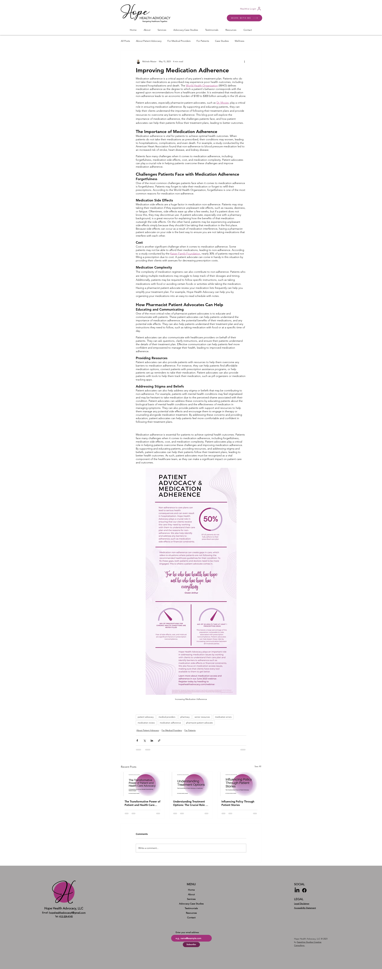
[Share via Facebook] (137, 740)
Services (191, 901)
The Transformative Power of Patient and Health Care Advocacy (142, 803)
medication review (146, 722)
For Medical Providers (179, 41)
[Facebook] (304, 893)
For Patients (203, 41)
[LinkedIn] (297, 893)
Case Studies (222, 41)
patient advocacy (146, 717)
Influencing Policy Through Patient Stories (237, 803)
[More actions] (244, 61)
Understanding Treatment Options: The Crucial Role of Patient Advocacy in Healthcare (190, 803)
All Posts (125, 41)
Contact (191, 919)
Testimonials (191, 910)
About (191, 896)
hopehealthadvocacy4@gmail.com (67, 915)
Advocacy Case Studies (191, 906)
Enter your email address (187, 935)
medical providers (167, 717)
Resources (191, 915)
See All (258, 766)
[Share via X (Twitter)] (144, 740)
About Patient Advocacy (148, 41)
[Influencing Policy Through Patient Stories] (239, 784)
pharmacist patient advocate (199, 722)
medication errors (223, 717)
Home (191, 892)
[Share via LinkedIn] (151, 740)
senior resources (202, 717)
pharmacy (185, 717)
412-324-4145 (66, 918)
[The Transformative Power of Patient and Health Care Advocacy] (142, 784)
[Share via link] (159, 740)
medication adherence (170, 722)
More (237, 41)
